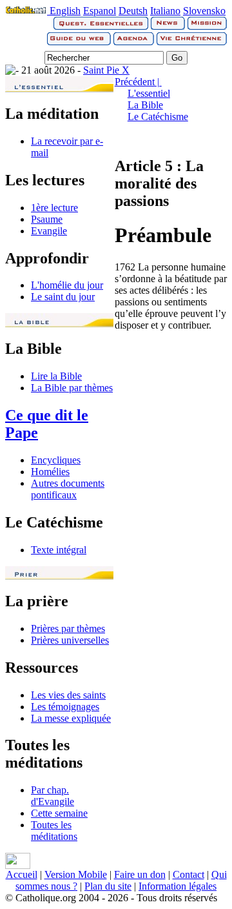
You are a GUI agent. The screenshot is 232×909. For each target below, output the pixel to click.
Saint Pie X (106, 70)
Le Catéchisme (158, 116)
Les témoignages (65, 706)
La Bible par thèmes (72, 387)
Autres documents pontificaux (67, 489)
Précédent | (138, 81)
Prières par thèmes (68, 628)
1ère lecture (54, 207)
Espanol (99, 10)
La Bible (145, 104)
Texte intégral (58, 549)
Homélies (50, 471)
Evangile (49, 230)
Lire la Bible (56, 376)
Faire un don (140, 874)
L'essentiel (149, 93)
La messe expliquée (71, 718)
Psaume (47, 219)
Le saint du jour (63, 296)
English (65, 10)
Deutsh (133, 10)
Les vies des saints (68, 694)
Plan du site (107, 886)
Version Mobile (75, 874)
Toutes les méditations (54, 830)
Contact (188, 874)
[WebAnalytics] (17, 865)
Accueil (21, 874)
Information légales (178, 886)
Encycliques (56, 459)
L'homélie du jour (67, 285)
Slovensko (204, 10)
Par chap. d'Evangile (52, 795)
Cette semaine (59, 813)
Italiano (165, 10)
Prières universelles (70, 640)
